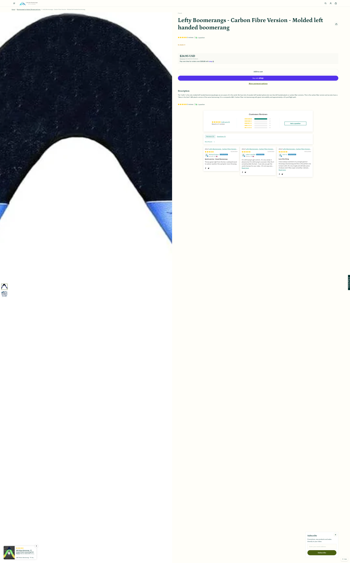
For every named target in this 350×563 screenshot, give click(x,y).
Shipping (182, 59)
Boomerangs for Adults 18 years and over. (29, 9)
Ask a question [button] (295, 123)
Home (13, 9)
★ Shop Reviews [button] (349, 282)
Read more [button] (245, 168)
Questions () (221, 136)
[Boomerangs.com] (28, 3)
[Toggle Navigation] (14, 3)
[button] (325, 3)
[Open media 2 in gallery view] (4, 294)
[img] (209, 152)
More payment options (258, 84)
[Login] (330, 3)
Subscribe (322, 553)
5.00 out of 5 (225, 122)
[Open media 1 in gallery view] (4, 287)
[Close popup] (336, 535)
